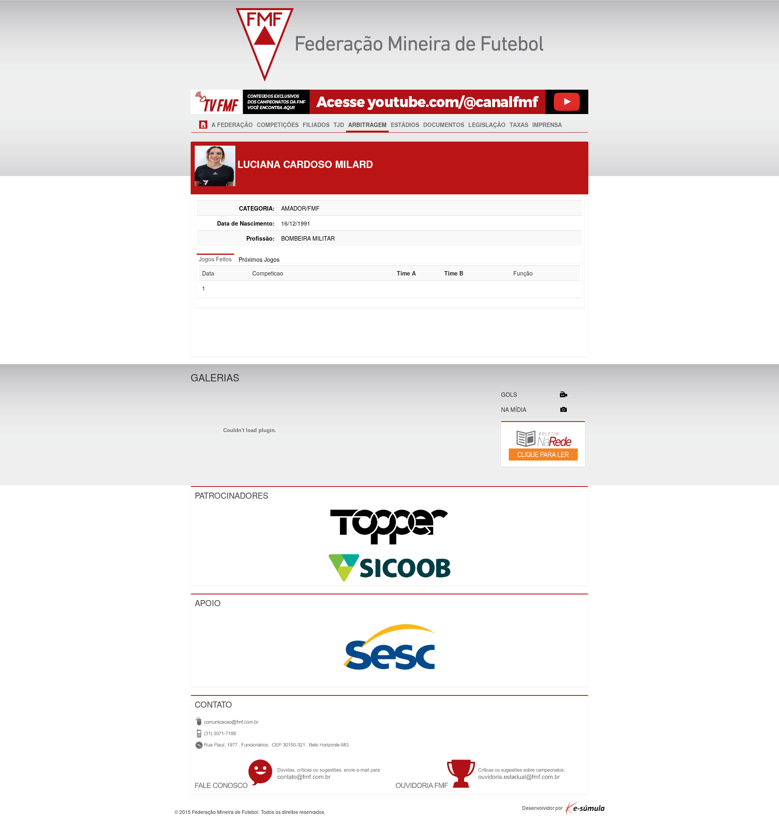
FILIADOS (316, 125)
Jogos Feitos (215, 259)
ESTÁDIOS (405, 125)
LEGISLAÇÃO (487, 125)
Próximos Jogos (259, 259)
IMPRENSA (547, 125)
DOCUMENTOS (443, 125)
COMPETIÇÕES (278, 125)
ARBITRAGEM (367, 125)
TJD (339, 125)
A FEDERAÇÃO (232, 125)
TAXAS (519, 125)
